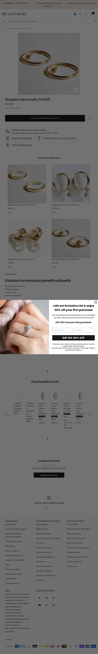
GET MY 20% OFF (73, 338)
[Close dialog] (95, 302)
